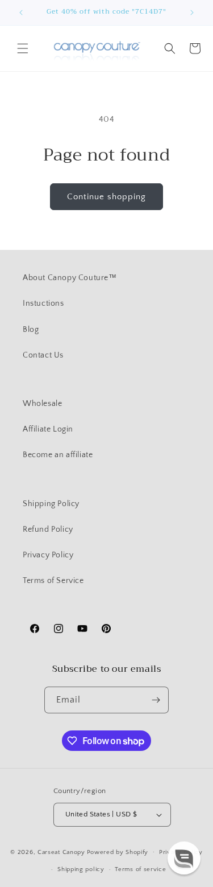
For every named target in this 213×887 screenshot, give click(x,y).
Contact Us (43, 355)
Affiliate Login (48, 429)
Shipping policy (81, 869)
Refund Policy (48, 529)
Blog (31, 329)
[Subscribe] (155, 700)
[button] (22, 48)
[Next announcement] (191, 12)
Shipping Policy (51, 503)
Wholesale (42, 403)
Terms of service (140, 869)
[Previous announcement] (21, 12)
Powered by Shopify (118, 851)
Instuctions (43, 303)
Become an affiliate (58, 454)
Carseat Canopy (61, 851)
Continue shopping (106, 197)
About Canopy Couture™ (70, 277)
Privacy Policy (48, 555)
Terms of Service (53, 580)
